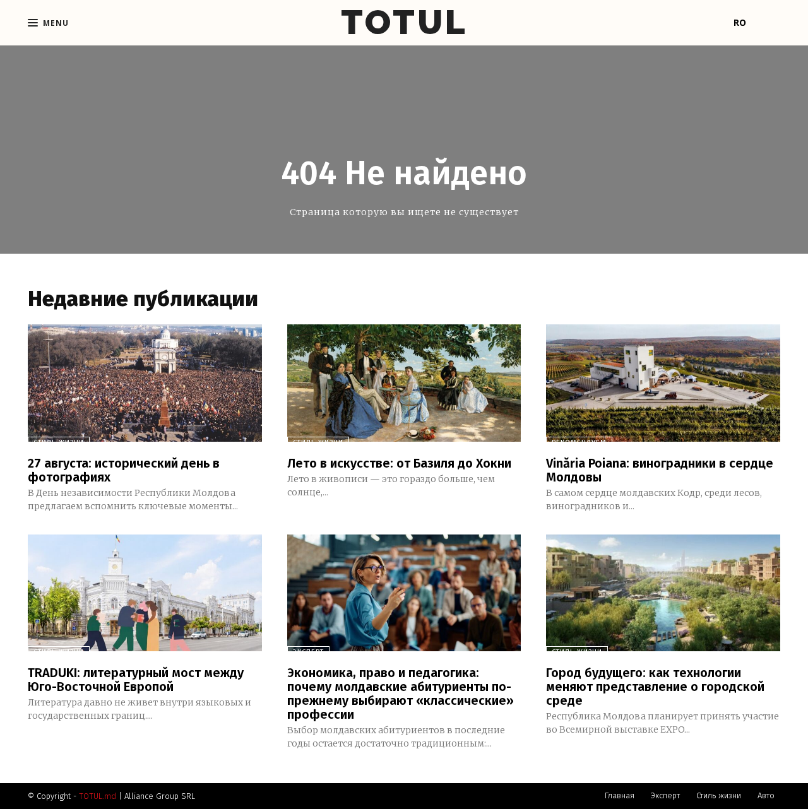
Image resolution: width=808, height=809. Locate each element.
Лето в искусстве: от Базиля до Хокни (399, 463)
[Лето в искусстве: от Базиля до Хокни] (404, 382)
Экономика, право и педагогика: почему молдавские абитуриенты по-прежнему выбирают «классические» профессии (400, 693)
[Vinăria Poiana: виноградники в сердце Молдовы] (663, 382)
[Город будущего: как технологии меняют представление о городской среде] (663, 592)
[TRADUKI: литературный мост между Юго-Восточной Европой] (145, 592)
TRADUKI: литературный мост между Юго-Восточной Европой (136, 679)
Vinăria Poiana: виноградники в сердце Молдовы (659, 470)
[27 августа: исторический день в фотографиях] (145, 382)
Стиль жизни (58, 443)
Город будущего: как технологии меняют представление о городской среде (655, 686)
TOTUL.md (97, 796)
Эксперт (308, 652)
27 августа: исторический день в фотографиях (124, 470)
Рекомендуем (579, 443)
